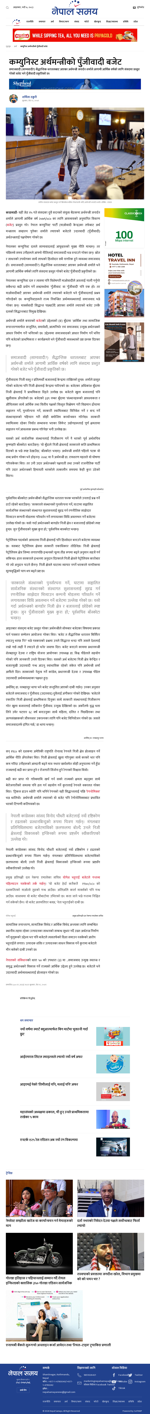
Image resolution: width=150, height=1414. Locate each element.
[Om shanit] (124, 342)
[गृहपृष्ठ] (17, 21)
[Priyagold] (75, 35)
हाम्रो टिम (23, 1390)
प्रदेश (136, 22)
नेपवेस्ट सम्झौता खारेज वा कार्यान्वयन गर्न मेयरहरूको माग (39, 1223)
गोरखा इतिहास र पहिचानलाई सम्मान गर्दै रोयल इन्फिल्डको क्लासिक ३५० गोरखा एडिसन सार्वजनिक (39, 1280)
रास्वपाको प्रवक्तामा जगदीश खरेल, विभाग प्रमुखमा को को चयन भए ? (109, 1276)
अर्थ (52, 22)
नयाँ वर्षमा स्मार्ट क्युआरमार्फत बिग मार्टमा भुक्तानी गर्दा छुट (54, 1031)
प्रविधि (125, 22)
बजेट (10, 225)
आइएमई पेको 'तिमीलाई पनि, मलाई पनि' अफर (49, 1084)
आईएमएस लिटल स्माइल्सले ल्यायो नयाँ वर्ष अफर (51, 1057)
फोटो (86, 22)
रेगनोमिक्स (93, 791)
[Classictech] (124, 228)
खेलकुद (97, 22)
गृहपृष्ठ (8, 46)
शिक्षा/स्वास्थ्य (112, 22)
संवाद (76, 22)
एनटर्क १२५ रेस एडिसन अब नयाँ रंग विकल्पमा (49, 1140)
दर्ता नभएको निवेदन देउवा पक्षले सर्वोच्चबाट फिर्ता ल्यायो (108, 1223)
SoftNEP (138, 1411)
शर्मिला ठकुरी (29, 97)
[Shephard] (75, 84)
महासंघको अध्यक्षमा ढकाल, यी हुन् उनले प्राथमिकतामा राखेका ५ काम (54, 1114)
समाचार (42, 22)
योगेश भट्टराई (11, 916)
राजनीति (29, 22)
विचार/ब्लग (64, 22)
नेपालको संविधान (16, 960)
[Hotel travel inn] (124, 285)
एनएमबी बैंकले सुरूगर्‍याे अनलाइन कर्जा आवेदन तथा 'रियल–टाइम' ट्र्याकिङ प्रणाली (58, 1345)
